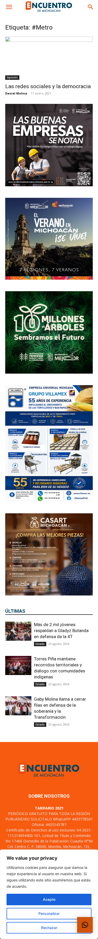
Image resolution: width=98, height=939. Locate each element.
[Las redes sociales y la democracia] (49, 58)
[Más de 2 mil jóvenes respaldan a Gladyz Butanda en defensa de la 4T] (18, 631)
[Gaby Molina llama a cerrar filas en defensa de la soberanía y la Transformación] (18, 705)
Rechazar (49, 927)
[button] (9, 7)
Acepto (49, 899)
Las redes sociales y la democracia (48, 86)
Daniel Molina (16, 93)
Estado (40, 644)
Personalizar (49, 913)
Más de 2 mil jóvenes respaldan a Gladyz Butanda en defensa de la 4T (61, 630)
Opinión (12, 77)
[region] (49, 894)
